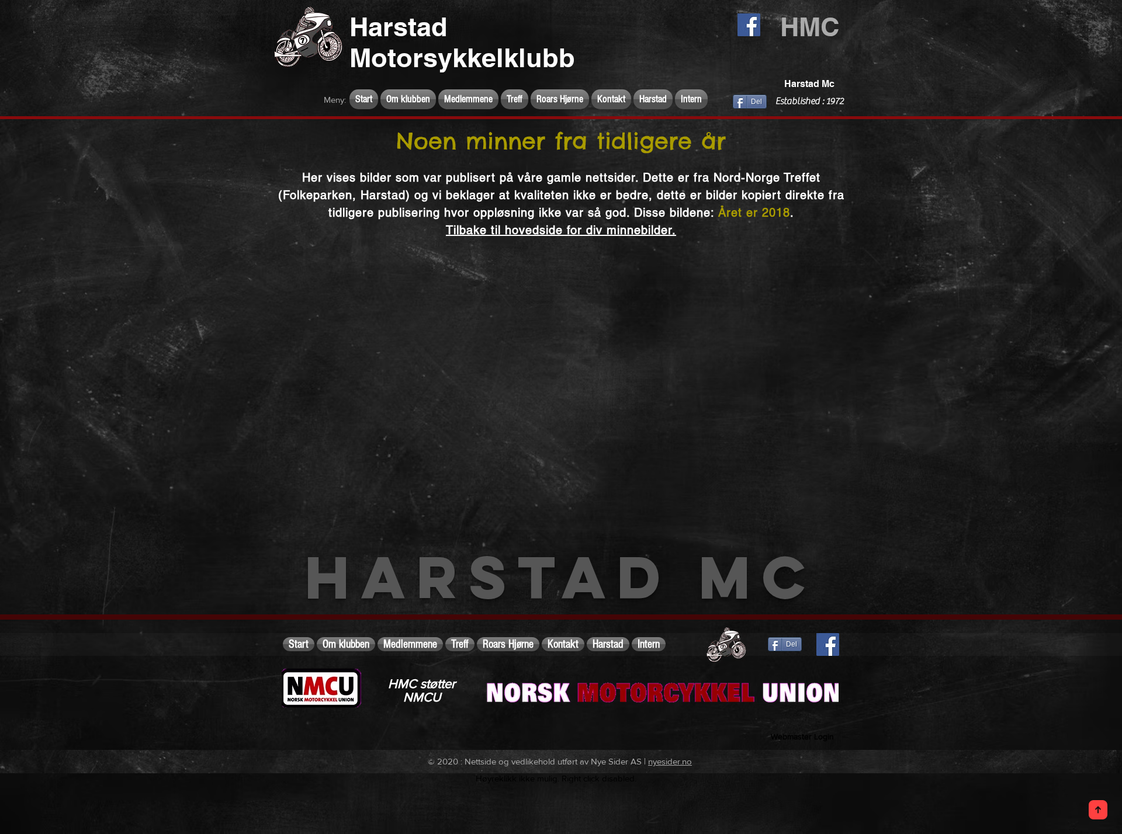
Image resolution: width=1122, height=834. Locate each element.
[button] (408, 99)
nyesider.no (670, 761)
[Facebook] (748, 24)
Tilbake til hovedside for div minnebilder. (561, 230)
